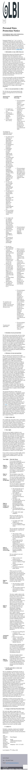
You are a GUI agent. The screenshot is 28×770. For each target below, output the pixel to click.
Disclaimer (5, 768)
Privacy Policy (19, 768)
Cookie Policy (11, 768)
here (6, 404)
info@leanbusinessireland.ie (12, 762)
